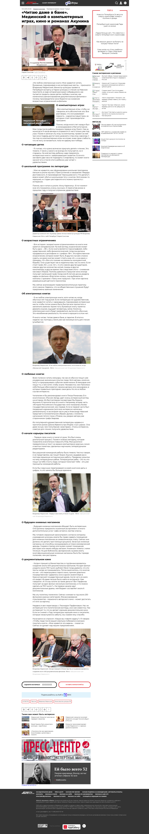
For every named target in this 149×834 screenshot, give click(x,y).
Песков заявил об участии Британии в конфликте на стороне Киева (113, 125)
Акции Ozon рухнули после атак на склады (113, 139)
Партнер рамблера (55, 826)
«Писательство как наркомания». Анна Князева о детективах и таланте (42, 732)
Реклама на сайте (66, 794)
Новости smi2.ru (29, 785)
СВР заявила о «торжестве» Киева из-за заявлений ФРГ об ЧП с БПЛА (114, 132)
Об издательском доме (44, 792)
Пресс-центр (59, 792)
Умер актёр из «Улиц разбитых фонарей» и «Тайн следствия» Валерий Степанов (109, 51)
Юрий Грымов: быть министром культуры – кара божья (42, 725)
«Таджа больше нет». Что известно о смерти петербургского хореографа (110, 34)
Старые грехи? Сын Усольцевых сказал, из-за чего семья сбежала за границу (114, 92)
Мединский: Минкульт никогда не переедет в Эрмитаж (42, 718)
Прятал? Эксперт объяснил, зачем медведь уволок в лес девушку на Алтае (113, 106)
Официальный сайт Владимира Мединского (70, 368)
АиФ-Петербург (39, 72)
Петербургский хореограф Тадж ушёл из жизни (110, 25)
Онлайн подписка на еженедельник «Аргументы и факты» (102, 792)
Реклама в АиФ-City (102, 794)
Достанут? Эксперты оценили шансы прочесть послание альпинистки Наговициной (114, 113)
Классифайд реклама (43, 796)
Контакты (39, 794)
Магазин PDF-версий (73, 792)
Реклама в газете (51, 794)
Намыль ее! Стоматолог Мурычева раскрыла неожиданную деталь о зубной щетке (113, 85)
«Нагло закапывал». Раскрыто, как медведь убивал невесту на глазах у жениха (114, 99)
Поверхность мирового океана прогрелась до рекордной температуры (111, 155)
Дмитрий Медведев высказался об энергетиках (113, 147)
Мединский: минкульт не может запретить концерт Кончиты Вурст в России (77, 718)
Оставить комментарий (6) (75, 684)
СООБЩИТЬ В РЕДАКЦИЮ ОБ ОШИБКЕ (95, 796)
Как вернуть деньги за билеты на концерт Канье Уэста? (110, 43)
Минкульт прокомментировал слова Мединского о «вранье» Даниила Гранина (76, 725)
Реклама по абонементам (83, 794)
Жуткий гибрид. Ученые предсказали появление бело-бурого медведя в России (114, 77)
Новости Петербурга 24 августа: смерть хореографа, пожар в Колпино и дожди (110, 16)
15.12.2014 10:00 (26, 9)
